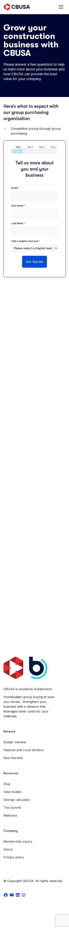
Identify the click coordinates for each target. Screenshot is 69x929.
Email (15, 187)
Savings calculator (16, 800)
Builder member (15, 742)
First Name (18, 205)
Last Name (18, 223)
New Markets (13, 758)
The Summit (12, 807)
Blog (6, 784)
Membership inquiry (17, 841)
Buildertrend (43, 689)
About (7, 849)
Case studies (12, 792)
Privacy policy (13, 857)
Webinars (10, 815)
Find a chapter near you (25, 240)
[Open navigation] (61, 7)
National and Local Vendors (23, 750)
